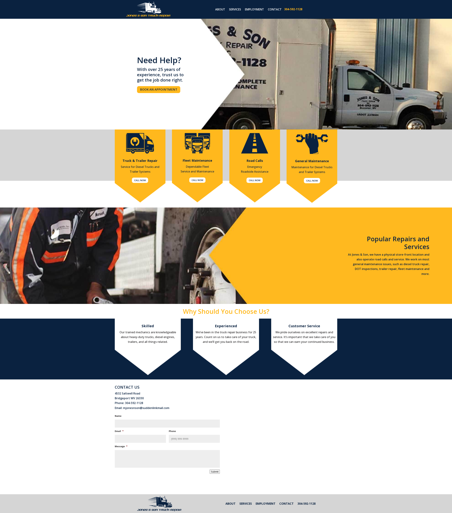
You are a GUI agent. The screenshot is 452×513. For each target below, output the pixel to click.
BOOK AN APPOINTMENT (158, 89)
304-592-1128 (293, 9)
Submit (214, 471)
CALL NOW (140, 180)
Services (235, 9)
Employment (254, 9)
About (220, 9)
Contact (275, 9)
